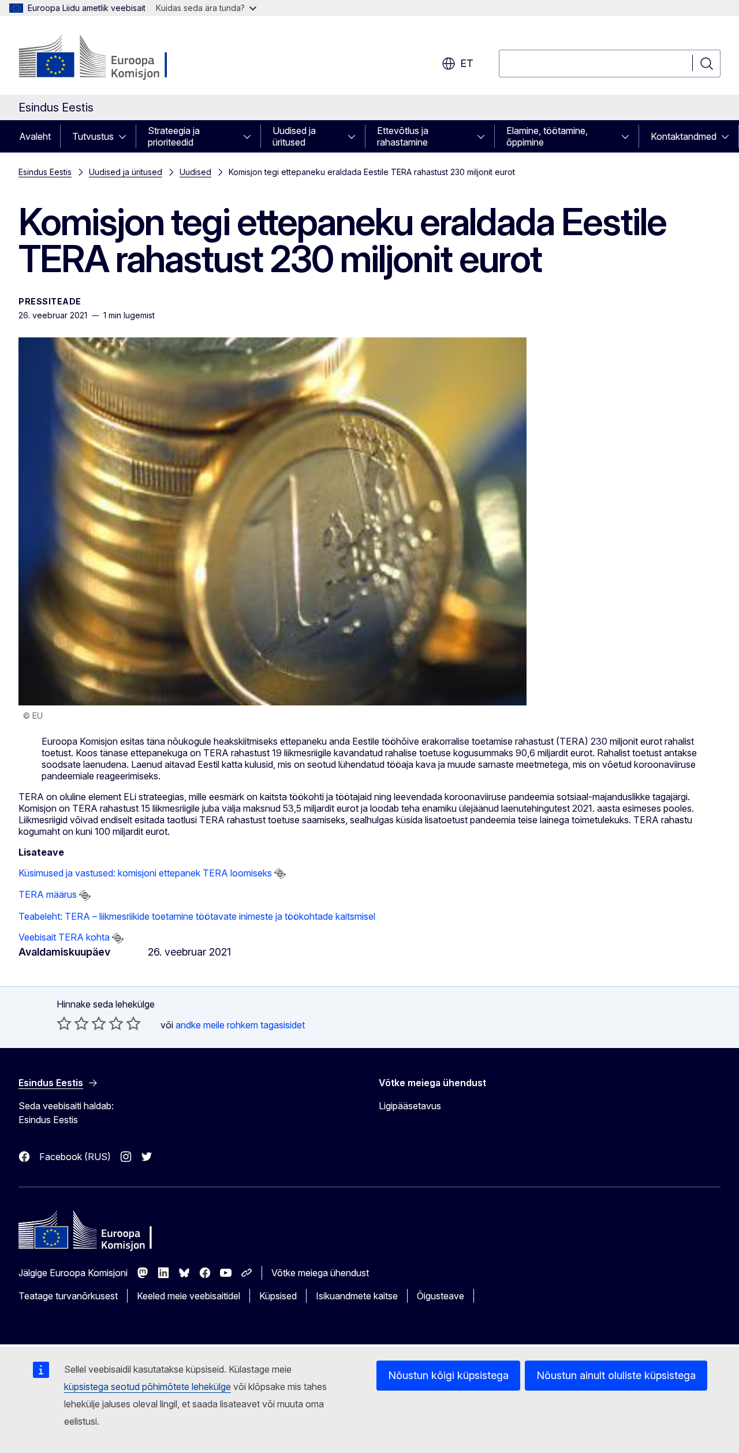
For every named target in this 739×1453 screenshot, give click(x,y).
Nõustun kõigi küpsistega (448, 1375)
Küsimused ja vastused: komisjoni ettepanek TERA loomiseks (145, 873)
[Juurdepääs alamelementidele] (126, 136)
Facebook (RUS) (75, 1156)
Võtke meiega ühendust (320, 1273)
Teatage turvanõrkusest (68, 1296)
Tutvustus (93, 136)
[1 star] (64, 1023)
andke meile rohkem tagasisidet (240, 1025)
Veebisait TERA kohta (64, 937)
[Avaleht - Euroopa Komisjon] (111, 58)
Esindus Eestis (45, 172)
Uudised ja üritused (294, 136)
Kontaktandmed (683, 136)
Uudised (195, 172)
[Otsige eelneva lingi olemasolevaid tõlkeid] (280, 873)
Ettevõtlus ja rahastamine (402, 136)
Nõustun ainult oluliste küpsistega (616, 1375)
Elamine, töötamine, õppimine (547, 136)
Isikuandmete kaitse (357, 1296)
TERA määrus (47, 894)
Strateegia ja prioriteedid (174, 136)
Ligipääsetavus (410, 1106)
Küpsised (278, 1296)
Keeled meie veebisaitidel (188, 1296)
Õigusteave (440, 1296)
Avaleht (35, 136)
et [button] (466, 63)
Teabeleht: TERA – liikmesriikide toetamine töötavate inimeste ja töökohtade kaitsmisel (196, 916)
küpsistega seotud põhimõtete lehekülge (147, 1386)
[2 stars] (72, 1023)
